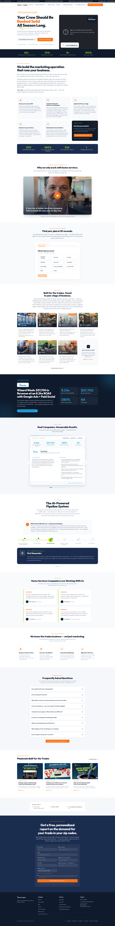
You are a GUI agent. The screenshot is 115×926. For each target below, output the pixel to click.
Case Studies (41, 902)
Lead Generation (62, 904)
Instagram (80, 921)
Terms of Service (41, 909)
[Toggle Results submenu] (61, 5)
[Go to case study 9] (62, 487)
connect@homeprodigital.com (75, 807)
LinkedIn (69, 921)
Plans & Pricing (51, 4)
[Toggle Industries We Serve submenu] (45, 5)
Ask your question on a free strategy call (56, 741)
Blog (39, 904)
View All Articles (92, 759)
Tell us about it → (49, 873)
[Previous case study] (30, 463)
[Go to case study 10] (63, 487)
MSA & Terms (41, 911)
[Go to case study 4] (55, 487)
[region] (57, 456)
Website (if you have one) (64, 857)
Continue (41, 275)
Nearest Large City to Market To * (66, 863)
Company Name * (41, 857)
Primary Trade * (41, 868)
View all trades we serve (56, 368)
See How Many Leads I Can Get (26, 39)
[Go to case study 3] (54, 487)
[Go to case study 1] (51, 487)
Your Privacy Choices (42, 914)
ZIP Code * (39, 863)
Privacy (39, 906)
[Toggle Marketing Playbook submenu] (73, 5)
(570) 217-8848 (54, 806)
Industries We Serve (39, 4)
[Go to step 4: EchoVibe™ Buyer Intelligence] (57, 566)
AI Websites (61, 899)
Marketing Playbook (67, 4)
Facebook (74, 921)
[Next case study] (85, 463)
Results (58, 4)
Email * (39, 852)
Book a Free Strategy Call (45, 39)
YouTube (86, 921)
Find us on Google (93, 921)
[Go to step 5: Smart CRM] (59, 566)
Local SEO (61, 902)
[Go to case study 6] (58, 487)
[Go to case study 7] (59, 487)
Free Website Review (80, 4)
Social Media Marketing (64, 909)
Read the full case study (75, 483)
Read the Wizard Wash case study (27, 410)
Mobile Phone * (61, 847)
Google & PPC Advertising (64, 906)
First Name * (40, 847)
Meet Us (31, 4)
